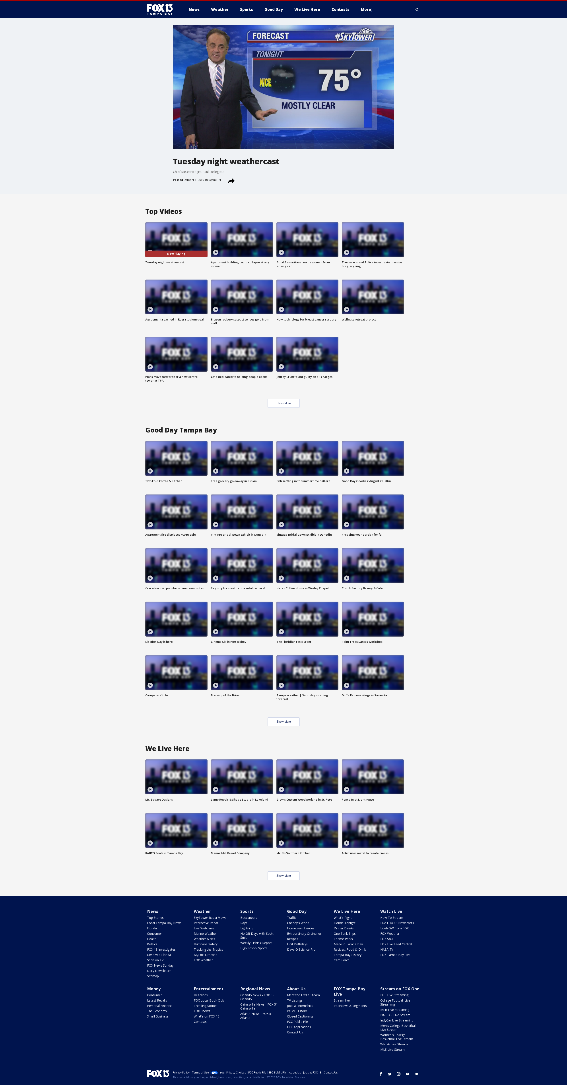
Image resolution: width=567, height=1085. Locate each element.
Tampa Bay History (347, 955)
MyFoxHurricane (205, 955)
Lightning (246, 928)
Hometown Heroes (301, 928)
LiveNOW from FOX (394, 928)
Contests (200, 1021)
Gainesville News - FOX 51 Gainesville (259, 1006)
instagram (398, 1073)
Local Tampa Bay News (164, 923)
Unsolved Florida (159, 955)
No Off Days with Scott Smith (257, 935)
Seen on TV (155, 960)
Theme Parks (343, 939)
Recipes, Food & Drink (350, 949)
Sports (246, 911)
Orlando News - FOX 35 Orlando (257, 997)
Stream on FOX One (399, 988)
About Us (296, 988)
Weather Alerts (204, 939)
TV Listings (295, 1000)
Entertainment (208, 988)
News (152, 911)
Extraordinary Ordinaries (304, 933)
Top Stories (155, 917)
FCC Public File (297, 1021)
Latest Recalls (157, 1000)
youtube (407, 1073)
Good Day (297, 911)
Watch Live (391, 911)
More (366, 9)
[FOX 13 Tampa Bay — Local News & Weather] (161, 9)
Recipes (292, 939)
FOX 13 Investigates (161, 949)
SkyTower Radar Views (210, 917)
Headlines (201, 995)
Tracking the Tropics (208, 949)
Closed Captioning (300, 1016)
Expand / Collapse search (417, 9)
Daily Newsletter (159, 971)
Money (154, 988)
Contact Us (295, 1032)
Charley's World (298, 923)
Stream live (342, 1000)
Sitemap (153, 976)
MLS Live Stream (392, 1049)
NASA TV (386, 949)
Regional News (255, 988)
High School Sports (254, 948)
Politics (152, 944)
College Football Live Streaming (395, 1002)
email (416, 1073)
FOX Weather (203, 960)
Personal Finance (159, 1006)
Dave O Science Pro (301, 949)
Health (151, 939)
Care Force (342, 960)
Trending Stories (205, 1006)
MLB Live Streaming (394, 1010)
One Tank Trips (345, 933)
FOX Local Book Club (209, 1000)
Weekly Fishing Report (256, 943)
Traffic (291, 917)
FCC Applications (299, 1027)
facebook (380, 1073)
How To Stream (391, 917)
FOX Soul (386, 939)
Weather (202, 911)
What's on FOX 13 (206, 1016)
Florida (152, 928)
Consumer (154, 933)
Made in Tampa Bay (348, 944)
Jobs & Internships (300, 1006)
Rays (243, 923)
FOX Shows (202, 1011)
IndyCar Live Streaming (396, 1020)
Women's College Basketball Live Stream (396, 1037)
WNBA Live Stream (394, 1044)
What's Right (343, 917)
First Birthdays (297, 944)
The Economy (157, 1011)
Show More (283, 403)
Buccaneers (248, 917)
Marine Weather (205, 933)
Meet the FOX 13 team (303, 995)
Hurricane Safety (205, 944)
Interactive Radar (206, 923)
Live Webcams (204, 928)
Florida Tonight (344, 923)
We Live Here (347, 911)
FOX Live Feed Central (396, 944)
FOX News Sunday (160, 965)
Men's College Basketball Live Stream (398, 1027)
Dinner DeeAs (344, 928)
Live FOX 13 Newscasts (397, 923)
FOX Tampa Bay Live (395, 955)
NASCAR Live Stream (395, 1015)
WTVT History (297, 1011)
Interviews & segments (350, 1006)
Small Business (158, 1016)
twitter (389, 1073)
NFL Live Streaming (394, 995)
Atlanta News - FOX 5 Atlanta (255, 1016)
